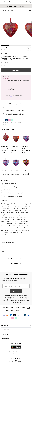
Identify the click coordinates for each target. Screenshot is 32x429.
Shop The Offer (12, 60)
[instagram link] (14, 354)
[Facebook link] (18, 354)
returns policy (21, 114)
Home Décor (3, 10)
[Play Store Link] (16, 347)
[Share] (30, 10)
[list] (16, 29)
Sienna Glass (4, 47)
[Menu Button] (2, 2)
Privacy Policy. (18, 302)
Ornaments (10, 10)
